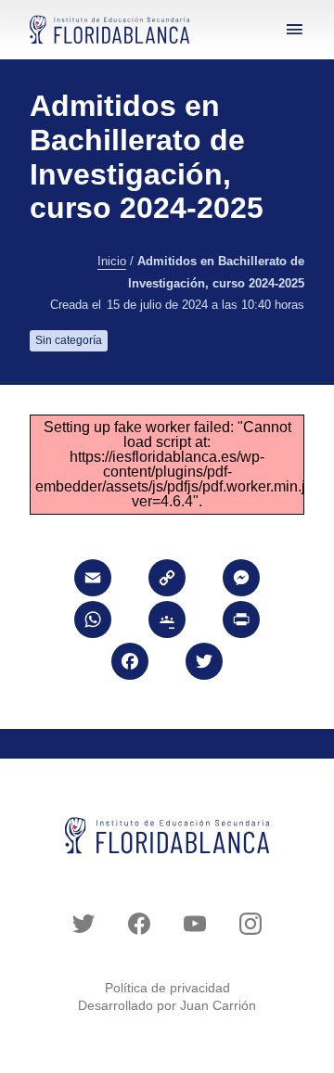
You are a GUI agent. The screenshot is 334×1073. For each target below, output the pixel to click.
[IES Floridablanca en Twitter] (83, 924)
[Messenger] (241, 580)
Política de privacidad (167, 987)
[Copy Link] (167, 580)
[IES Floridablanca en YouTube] (195, 924)
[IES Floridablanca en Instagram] (250, 924)
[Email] (93, 580)
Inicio (111, 261)
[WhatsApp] (93, 622)
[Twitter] (204, 663)
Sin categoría (68, 340)
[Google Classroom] (167, 622)
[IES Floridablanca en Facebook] (139, 924)
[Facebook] (130, 663)
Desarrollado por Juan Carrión (167, 1005)
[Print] (241, 622)
